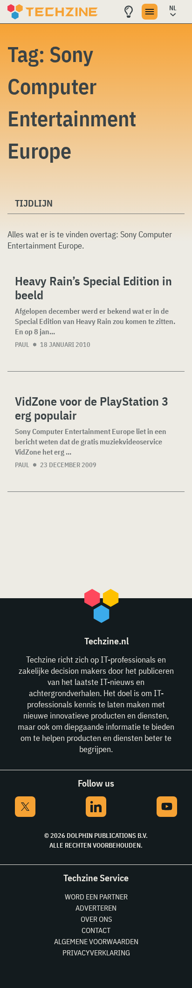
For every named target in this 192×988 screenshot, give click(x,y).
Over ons (96, 919)
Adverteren (96, 907)
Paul (22, 344)
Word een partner (96, 896)
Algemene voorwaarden (96, 941)
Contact (96, 930)
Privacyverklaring (96, 952)
